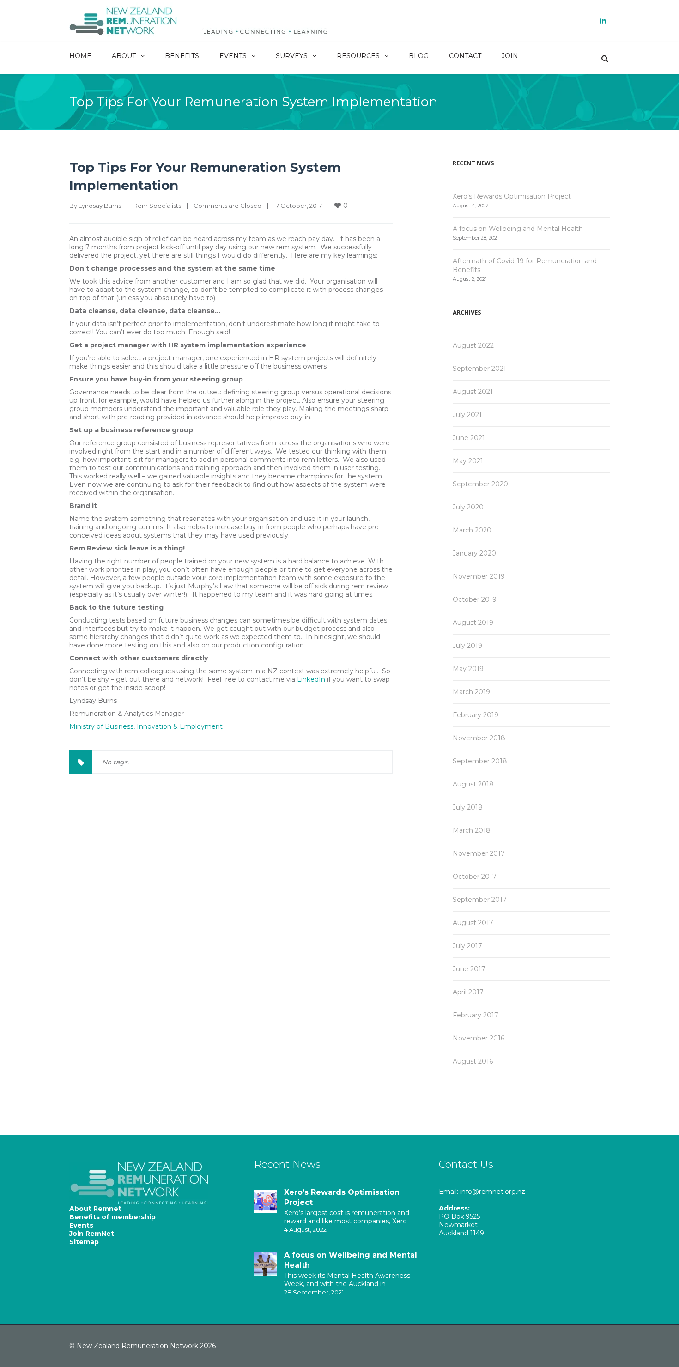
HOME (80, 56)
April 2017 (468, 992)
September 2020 (480, 484)
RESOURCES (358, 56)
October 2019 (475, 599)
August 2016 (473, 1061)
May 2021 (468, 461)
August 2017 (473, 923)
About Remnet (95, 1208)
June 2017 (469, 969)
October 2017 (475, 876)
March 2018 (472, 830)
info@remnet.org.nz (492, 1191)
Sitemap (84, 1242)
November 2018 (479, 738)
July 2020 (468, 507)
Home (331, 101)
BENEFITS (182, 56)
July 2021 (467, 415)
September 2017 (480, 899)
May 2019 (468, 669)
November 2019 (479, 576)
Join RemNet (91, 1233)
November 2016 (478, 1038)
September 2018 (480, 761)
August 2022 (473, 345)
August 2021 (473, 391)
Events (81, 1225)
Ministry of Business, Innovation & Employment (146, 726)
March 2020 (472, 530)
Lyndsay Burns (100, 205)
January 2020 (474, 553)
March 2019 (471, 692)
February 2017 (475, 1015)
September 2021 (479, 368)
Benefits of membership (112, 1217)
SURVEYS (292, 56)
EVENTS (233, 56)
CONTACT (465, 56)
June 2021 (469, 438)
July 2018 (468, 807)
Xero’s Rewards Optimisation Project (512, 196)
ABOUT (124, 56)
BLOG (419, 56)
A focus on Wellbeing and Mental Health (518, 228)
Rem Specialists (383, 101)
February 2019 (475, 715)
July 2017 (467, 946)
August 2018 (473, 784)
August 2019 (473, 622)
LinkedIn (311, 679)
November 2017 (479, 853)
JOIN (510, 56)
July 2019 (467, 645)
